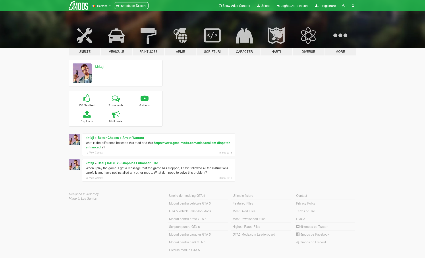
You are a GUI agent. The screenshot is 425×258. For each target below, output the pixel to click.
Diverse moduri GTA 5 (184, 250)
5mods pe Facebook (314, 234)
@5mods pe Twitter (313, 226)
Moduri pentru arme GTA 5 (188, 219)
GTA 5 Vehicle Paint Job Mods (190, 211)
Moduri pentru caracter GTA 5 (190, 234)
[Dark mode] (343, 5)
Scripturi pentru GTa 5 (184, 226)
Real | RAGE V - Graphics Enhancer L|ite (128, 163)
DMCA (300, 219)
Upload (265, 5)
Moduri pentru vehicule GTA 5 (190, 203)
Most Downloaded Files (249, 219)
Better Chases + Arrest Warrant (121, 137)
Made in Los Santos (83, 198)
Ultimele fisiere (243, 195)
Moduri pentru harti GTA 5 (187, 242)
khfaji (99, 66)
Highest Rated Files (246, 226)
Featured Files (243, 203)
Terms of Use (305, 211)
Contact (301, 195)
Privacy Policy (305, 203)
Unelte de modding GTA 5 (187, 195)
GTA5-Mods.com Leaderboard (254, 234)
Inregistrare (327, 5)
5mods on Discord (312, 242)
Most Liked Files (244, 211)
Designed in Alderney (84, 194)
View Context (96, 152)
